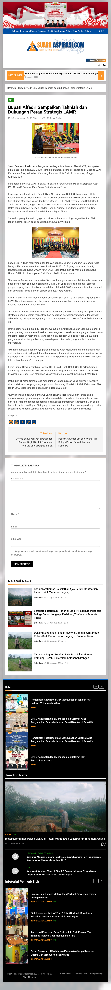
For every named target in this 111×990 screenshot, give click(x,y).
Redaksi (39, 597)
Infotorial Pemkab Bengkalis (39, 853)
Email (14, 526)
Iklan (33, 707)
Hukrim (8, 834)
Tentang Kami (80, 974)
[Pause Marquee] (101, 75)
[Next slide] (104, 31)
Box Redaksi (66, 974)
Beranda (11, 88)
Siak (11, 100)
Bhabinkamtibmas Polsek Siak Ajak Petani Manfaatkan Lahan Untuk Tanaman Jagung (49, 31)
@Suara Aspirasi (18, 118)
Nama (15, 514)
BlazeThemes (29, 977)
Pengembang (96, 974)
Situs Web (16, 539)
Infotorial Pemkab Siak (41, 901)
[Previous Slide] (99, 31)
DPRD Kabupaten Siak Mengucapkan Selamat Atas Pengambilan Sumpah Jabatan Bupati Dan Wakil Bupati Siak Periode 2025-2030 (63, 703)
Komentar (17, 478)
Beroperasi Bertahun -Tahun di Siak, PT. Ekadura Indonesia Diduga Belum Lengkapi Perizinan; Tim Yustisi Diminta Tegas (67, 614)
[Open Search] (99, 65)
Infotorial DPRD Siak (45, 764)
